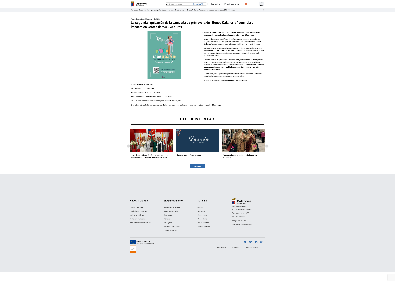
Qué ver (200, 207)
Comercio (142, 10)
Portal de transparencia (172, 226)
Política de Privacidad (252, 247)
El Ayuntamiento (173, 200)
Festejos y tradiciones (138, 219)
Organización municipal (172, 211)
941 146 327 (240, 217)
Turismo (202, 200)
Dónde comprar (203, 223)
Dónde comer (202, 215)
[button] (264, 10)
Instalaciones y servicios (138, 211)
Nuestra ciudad (139, 200)
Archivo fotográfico (137, 215)
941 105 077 (244, 213)
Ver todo (197, 166)
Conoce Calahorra (136, 207)
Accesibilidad (221, 247)
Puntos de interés (204, 226)
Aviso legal (235, 247)
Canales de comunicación (241, 224)
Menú (262, 5)
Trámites (167, 219)
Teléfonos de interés (171, 230)
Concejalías (168, 223)
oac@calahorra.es (239, 221)
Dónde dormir (202, 219)
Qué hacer (201, 211)
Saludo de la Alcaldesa (172, 207)
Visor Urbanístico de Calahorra (140, 223)
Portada (134, 10)
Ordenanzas (168, 215)
